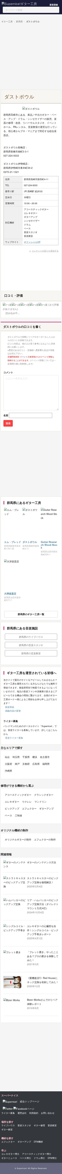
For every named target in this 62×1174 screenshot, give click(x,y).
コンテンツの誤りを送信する (45, 250)
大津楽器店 (10, 593)
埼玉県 (16, 757)
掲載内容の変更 (13, 710)
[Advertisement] (31, 57)
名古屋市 (45, 757)
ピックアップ (12, 808)
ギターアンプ (46, 808)
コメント (8, 372)
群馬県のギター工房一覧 (31, 614)
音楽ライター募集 (14, 737)
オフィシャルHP (32, 242)
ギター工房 (7, 21)
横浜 (34, 757)
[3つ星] (25, 305)
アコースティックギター (18, 794)
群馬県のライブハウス (31, 636)
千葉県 (26, 757)
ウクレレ (27, 801)
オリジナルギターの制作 (18, 839)
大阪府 (8, 763)
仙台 (7, 757)
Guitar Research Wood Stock (49, 544)
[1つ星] (7, 305)
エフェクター (29, 808)
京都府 (26, 763)
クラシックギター (43, 794)
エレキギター (12, 801)
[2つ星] (16, 305)
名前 (5, 415)
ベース (8, 815)
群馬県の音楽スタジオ (31, 645)
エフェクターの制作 (45, 839)
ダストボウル (33, 21)
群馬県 (19, 21)
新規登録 (54, 4)
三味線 (18, 815)
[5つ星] (43, 305)
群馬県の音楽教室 (31, 653)
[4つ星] (34, 305)
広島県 (36, 763)
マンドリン (40, 801)
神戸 (17, 763)
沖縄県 (8, 770)
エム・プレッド (12, 542)
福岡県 (46, 763)
